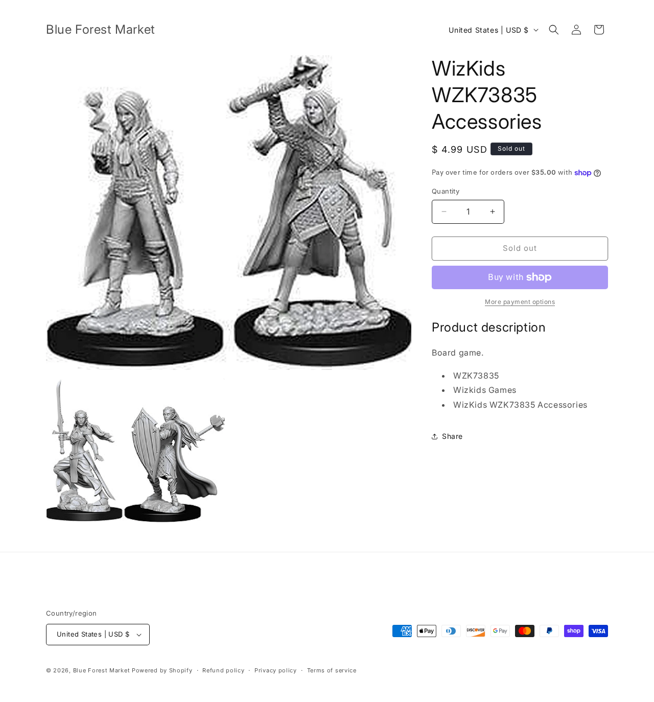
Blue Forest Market (101, 670)
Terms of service (332, 670)
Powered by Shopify (162, 670)
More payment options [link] (520, 302)
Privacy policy (275, 670)
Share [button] (452, 436)
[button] (554, 29)
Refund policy (223, 670)
